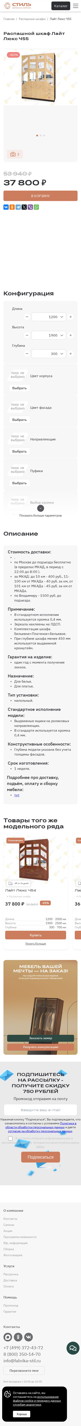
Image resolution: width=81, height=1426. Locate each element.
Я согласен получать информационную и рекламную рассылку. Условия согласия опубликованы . (40, 1142)
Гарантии (9, 1311)
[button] (37, 135)
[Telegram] (18, 207)
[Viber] (30, 207)
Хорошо (22, 1414)
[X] (24, 207)
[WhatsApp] (36, 207)
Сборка (8, 1249)
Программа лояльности (20, 1237)
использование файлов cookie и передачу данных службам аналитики (37, 1400)
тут (16, 795)
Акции (7, 1231)
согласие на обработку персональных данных (40, 1131)
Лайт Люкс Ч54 (20, 893)
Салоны (8, 1225)
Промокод (10, 1305)
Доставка (10, 1280)
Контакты (10, 1219)
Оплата (8, 1286)
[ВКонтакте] (6, 207)
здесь (40, 1146)
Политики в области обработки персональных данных (40, 1125)
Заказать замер (40, 1038)
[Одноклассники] (12, 207)
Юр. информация (15, 1243)
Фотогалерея (12, 1255)
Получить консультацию (40, 1047)
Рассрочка (10, 1274)
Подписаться (41, 1157)
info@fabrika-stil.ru (22, 1361)
